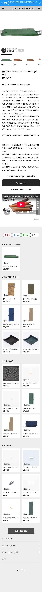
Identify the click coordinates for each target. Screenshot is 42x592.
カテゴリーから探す (9, 545)
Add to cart (21, 183)
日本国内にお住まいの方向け (21, 190)
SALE (4, 559)
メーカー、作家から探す (10, 552)
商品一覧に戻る (21, 531)
